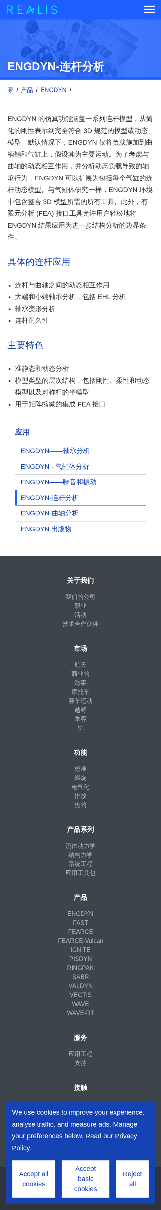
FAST (80, 923)
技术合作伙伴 (80, 624)
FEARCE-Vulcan (80, 941)
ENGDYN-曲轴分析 (50, 513)
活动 (80, 615)
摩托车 (80, 692)
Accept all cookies (33, 1179)
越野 (80, 710)
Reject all (132, 1179)
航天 (80, 665)
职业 (80, 606)
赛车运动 (80, 701)
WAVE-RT (80, 1013)
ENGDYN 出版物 (46, 529)
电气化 (80, 787)
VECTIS (81, 995)
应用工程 (80, 1054)
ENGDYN (53, 90)
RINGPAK (80, 968)
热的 (80, 805)
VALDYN (81, 986)
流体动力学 (80, 846)
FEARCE (80, 932)
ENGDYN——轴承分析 (55, 451)
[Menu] (149, 10)
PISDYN (80, 959)
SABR (80, 977)
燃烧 (80, 778)
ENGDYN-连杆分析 (50, 498)
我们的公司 (80, 597)
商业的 (80, 674)
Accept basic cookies (85, 1179)
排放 (80, 796)
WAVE (80, 1004)
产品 (27, 90)
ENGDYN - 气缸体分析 (55, 466)
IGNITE (81, 950)
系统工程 (80, 864)
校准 (80, 769)
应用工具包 (80, 873)
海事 (80, 683)
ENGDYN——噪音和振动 (59, 482)
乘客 (80, 719)
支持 (80, 1063)
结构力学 (80, 855)
